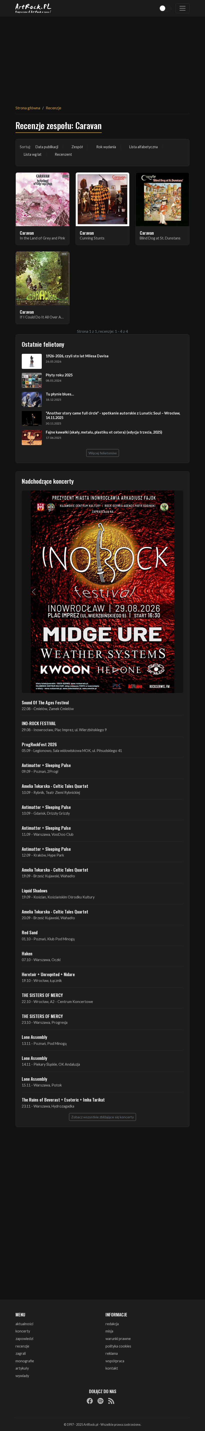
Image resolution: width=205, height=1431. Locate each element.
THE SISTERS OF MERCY (42, 995)
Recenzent (63, 154)
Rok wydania (106, 147)
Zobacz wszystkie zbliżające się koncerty (102, 1117)
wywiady (22, 1376)
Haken (27, 953)
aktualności (24, 1324)
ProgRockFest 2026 (39, 744)
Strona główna (28, 107)
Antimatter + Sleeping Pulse (46, 765)
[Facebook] (90, 1401)
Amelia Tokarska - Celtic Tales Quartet (55, 786)
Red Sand (30, 932)
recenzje (22, 1346)
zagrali (21, 1353)
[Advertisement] (103, 58)
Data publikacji (47, 147)
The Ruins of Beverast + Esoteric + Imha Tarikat (63, 1099)
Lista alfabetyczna (143, 147)
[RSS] (111, 1401)
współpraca (115, 1361)
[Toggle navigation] (183, 8)
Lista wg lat (33, 154)
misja (109, 1331)
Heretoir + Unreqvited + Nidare (48, 974)
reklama (112, 1353)
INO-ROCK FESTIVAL (39, 723)
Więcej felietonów (102, 453)
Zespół (77, 147)
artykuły (22, 1368)
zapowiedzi (24, 1338)
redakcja (112, 1324)
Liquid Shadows (35, 890)
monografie (25, 1361)
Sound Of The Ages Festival (45, 702)
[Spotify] (101, 1401)
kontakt (112, 1368)
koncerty (23, 1331)
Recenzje (53, 107)
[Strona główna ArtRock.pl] (34, 8)
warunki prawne (118, 1338)
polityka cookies (118, 1346)
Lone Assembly (34, 1037)
